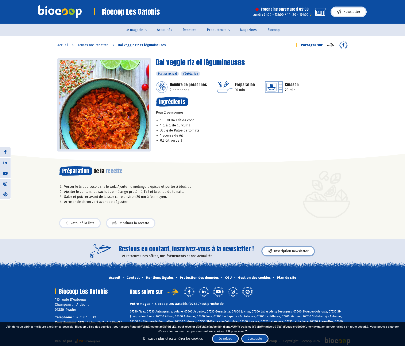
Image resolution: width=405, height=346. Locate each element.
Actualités (164, 30)
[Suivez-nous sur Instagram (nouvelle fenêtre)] (5, 183)
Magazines (248, 30)
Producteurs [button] (216, 30)
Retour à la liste (82, 223)
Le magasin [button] (134, 30)
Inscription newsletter (291, 251)
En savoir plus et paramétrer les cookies (173, 338)
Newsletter (351, 12)
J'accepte (255, 338)
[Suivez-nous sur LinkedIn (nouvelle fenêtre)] (5, 162)
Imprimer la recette (134, 223)
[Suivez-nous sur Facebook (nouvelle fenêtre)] (5, 152)
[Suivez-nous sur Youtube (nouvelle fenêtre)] (5, 173)
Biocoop (273, 30)
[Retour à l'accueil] (60, 11)
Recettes (189, 30)
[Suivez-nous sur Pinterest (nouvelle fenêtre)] (5, 194)
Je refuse (225, 338)
